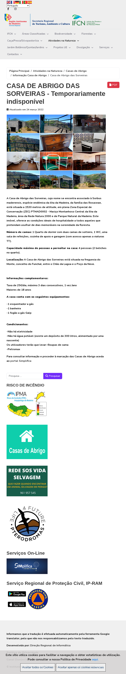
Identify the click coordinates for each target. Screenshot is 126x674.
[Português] (26, 2)
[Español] (30, 2)
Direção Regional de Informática (50, 645)
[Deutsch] (17, 2)
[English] (9, 2)
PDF (114, 85)
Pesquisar (54, 376)
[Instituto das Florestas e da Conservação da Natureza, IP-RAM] (58, 20)
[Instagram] (15, 9)
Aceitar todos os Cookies (37, 667)
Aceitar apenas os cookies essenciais (81, 667)
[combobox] (25, 376)
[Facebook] (8, 9)
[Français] (13, 2)
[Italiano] (21, 2)
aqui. (95, 659)
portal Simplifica (20, 361)
